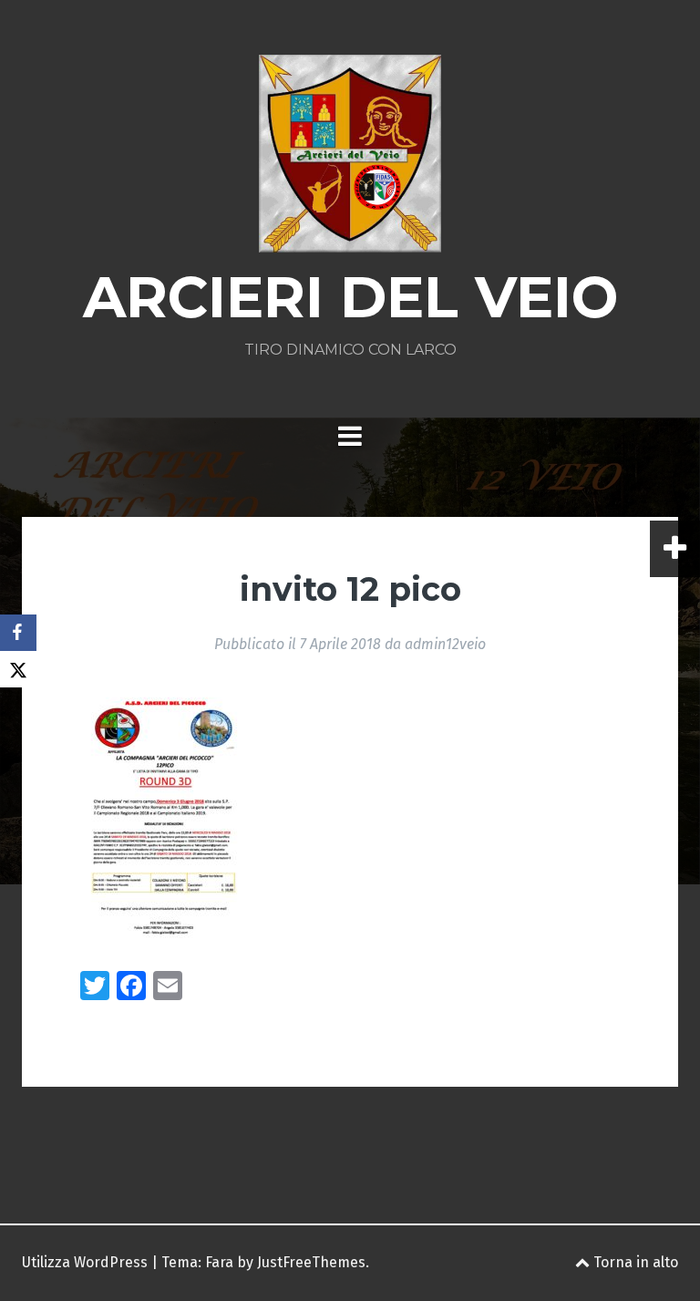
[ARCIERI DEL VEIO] (350, 159)
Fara (219, 1262)
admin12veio (445, 644)
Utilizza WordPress (85, 1262)
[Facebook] (18, 632)
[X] (18, 669)
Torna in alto (634, 1262)
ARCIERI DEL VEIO (350, 297)
